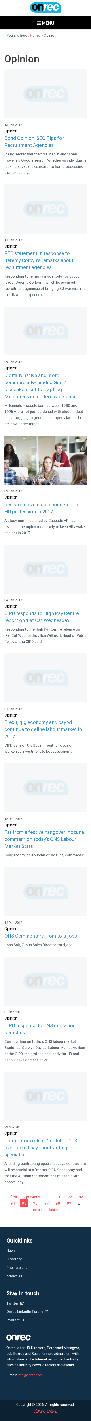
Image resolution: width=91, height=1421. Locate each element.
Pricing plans (17, 1267)
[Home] (45, 9)
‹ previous (32, 1197)
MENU (47, 23)
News (11, 1250)
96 (35, 1203)
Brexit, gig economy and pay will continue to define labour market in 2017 (43, 729)
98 (58, 1203)
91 (58, 1197)
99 (69, 1203)
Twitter (12, 1303)
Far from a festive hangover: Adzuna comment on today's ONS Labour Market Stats (44, 839)
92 (70, 1197)
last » (53, 1209)
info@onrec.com (30, 1375)
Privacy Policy (45, 1410)
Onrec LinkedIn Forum (25, 1311)
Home (35, 35)
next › (37, 1209)
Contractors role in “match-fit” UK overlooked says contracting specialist (41, 1147)
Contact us (15, 1320)
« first (12, 1197)
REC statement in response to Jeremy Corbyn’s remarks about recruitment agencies (38, 260)
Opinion (10, 131)
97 (46, 1203)
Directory (14, 1259)
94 (13, 1203)
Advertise (14, 1276)
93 (81, 1197)
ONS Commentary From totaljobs (40, 936)
